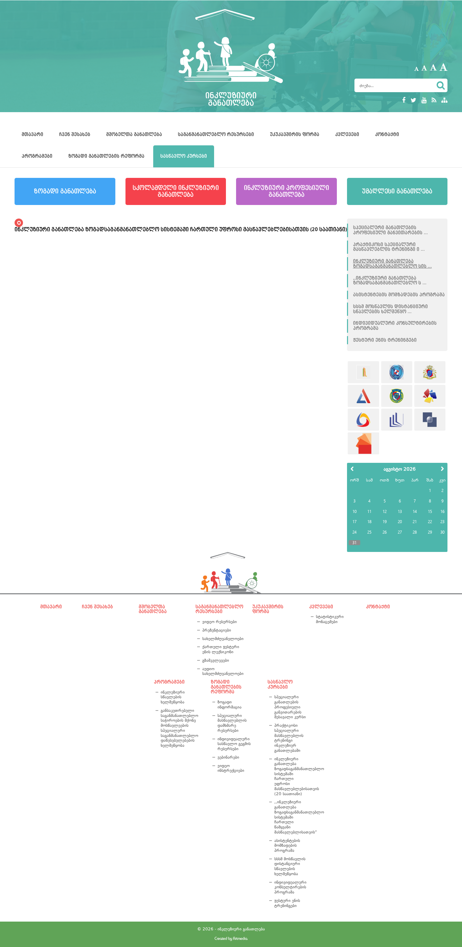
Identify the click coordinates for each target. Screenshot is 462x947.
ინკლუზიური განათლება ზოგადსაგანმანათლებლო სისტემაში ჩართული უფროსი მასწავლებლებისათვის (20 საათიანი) (291, 776)
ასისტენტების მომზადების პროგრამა (399, 294)
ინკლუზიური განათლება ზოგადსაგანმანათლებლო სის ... (392, 264)
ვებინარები (228, 757)
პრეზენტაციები (216, 630)
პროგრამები (37, 156)
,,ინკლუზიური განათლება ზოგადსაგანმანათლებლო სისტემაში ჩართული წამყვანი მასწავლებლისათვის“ (291, 817)
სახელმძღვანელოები (221, 638)
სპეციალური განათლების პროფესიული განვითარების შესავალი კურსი (290, 707)
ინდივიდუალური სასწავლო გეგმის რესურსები (234, 744)
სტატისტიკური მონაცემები (330, 619)
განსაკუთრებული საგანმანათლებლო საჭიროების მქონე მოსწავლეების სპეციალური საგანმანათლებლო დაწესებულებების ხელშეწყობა (179, 728)
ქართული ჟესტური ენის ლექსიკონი (220, 649)
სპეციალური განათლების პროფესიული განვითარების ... (390, 230)
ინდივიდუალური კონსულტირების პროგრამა (395, 326)
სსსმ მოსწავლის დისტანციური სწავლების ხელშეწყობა (289, 866)
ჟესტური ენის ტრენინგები (385, 340)
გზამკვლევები (215, 660)
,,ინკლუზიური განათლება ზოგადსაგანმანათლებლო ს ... (389, 281)
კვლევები (347, 134)
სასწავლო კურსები (183, 156)
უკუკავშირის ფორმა (294, 134)
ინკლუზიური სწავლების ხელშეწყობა (173, 697)
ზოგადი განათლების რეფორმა (106, 156)
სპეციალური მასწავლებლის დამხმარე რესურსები (232, 723)
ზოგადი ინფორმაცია (229, 704)
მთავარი (32, 134)
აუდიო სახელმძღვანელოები (221, 671)
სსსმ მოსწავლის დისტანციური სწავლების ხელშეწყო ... (390, 309)
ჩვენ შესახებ (74, 134)
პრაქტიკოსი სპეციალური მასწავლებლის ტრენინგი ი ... (389, 247)
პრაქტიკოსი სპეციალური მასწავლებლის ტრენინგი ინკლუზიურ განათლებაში (288, 738)
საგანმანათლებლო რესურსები (216, 134)
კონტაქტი (387, 134)
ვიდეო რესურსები (219, 621)
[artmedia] (231, 939)
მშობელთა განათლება (134, 134)
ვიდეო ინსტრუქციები (230, 768)
